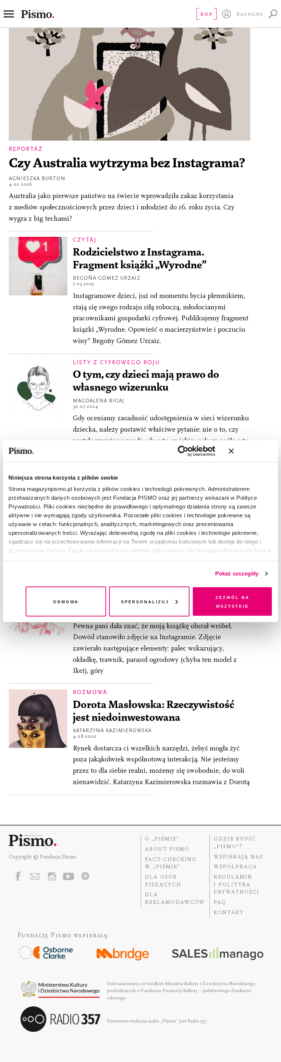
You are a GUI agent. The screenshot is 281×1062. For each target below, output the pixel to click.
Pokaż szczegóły (237, 573)
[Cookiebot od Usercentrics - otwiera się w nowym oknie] (183, 451)
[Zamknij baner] (251, 451)
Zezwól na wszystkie (233, 601)
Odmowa (66, 601)
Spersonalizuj (145, 601)
